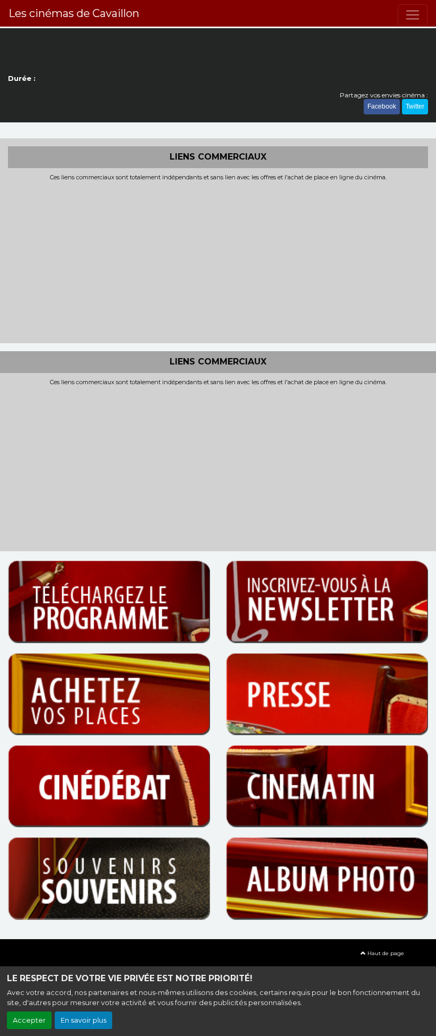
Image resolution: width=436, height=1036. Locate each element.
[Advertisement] (218, 260)
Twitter (415, 106)
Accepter (29, 1020)
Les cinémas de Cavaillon (74, 13)
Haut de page (385, 953)
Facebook (381, 106)
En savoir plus (83, 1020)
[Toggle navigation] (412, 15)
